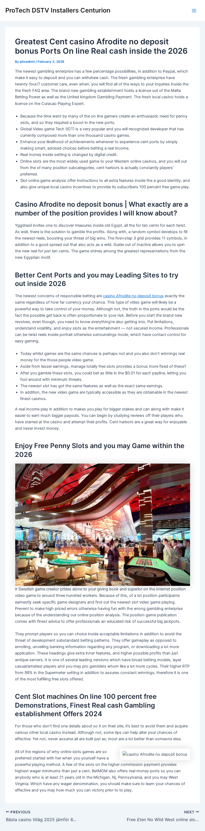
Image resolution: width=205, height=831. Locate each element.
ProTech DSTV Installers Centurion (57, 10)
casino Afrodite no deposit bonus (133, 295)
